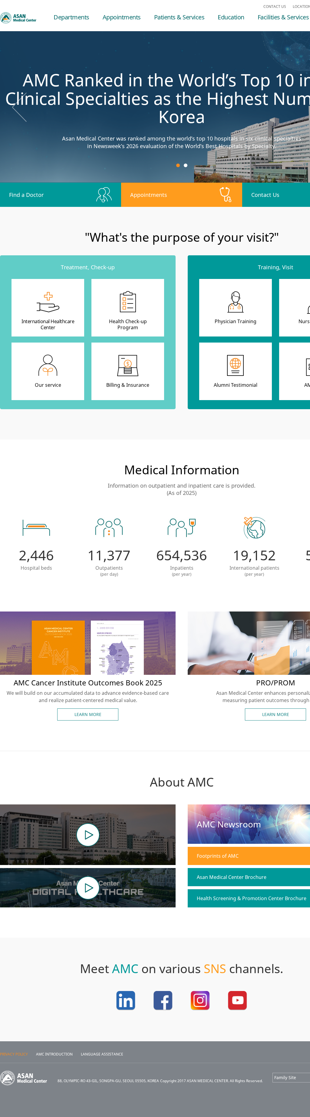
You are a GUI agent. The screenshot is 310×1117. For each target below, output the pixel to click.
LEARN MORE (87, 714)
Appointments (122, 18)
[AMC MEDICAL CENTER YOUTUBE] (237, 1008)
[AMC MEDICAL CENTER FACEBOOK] (163, 1008)
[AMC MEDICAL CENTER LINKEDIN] (125, 1008)
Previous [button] (19, 107)
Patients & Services (179, 18)
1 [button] (178, 165)
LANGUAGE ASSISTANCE (102, 1054)
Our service (48, 385)
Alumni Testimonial (235, 385)
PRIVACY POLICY (14, 1054)
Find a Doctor (26, 194)
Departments (71, 18)
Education (231, 18)
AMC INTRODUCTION (54, 1054)
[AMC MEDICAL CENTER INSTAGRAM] (200, 1008)
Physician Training (235, 321)
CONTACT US (274, 6)
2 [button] (185, 165)
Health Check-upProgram (128, 324)
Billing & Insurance (127, 385)
